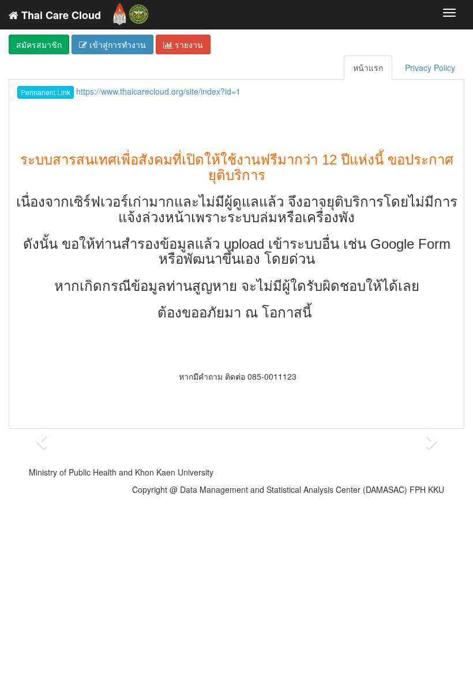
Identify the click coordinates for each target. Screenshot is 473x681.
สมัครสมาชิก (39, 44)
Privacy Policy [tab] (430, 67)
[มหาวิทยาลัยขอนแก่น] (119, 11)
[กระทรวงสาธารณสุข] (138, 11)
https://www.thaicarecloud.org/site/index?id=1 (131, 91)
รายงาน (187, 44)
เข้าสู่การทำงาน (116, 44)
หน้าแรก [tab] (368, 67)
